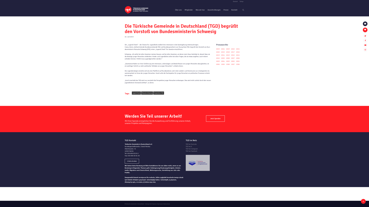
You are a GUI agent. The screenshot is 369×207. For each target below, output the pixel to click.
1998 (228, 64)
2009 (223, 58)
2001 (238, 61)
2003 (228, 61)
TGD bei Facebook (191, 151)
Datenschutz (166, 204)
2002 (233, 61)
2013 (228, 55)
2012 (233, 55)
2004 (223, 61)
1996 (238, 64)
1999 (223, 64)
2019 (223, 52)
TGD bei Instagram (192, 149)
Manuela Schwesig (147, 93)
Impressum (160, 204)
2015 (218, 55)
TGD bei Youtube (191, 144)
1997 (233, 64)
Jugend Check (136, 93)
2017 (233, 52)
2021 (238, 49)
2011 (238, 55)
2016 (238, 52)
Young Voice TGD (158, 93)
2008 (228, 58)
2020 (218, 52)
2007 (233, 58)
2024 (223, 49)
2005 (218, 61)
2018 (228, 52)
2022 (233, 49)
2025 (218, 49)
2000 (218, 64)
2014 (223, 55)
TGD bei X (189, 146)
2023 (228, 49)
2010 (218, 58)
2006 (238, 58)
